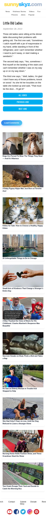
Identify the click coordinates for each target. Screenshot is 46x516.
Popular (31, 15)
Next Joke (23, 108)
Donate (33, 502)
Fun (38, 11)
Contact (11, 502)
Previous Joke (23, 102)
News (8, 11)
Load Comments (11, 123)
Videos (31, 11)
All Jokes (23, 95)
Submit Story (23, 503)
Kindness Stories (19, 11)
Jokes (23, 15)
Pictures (14, 15)
